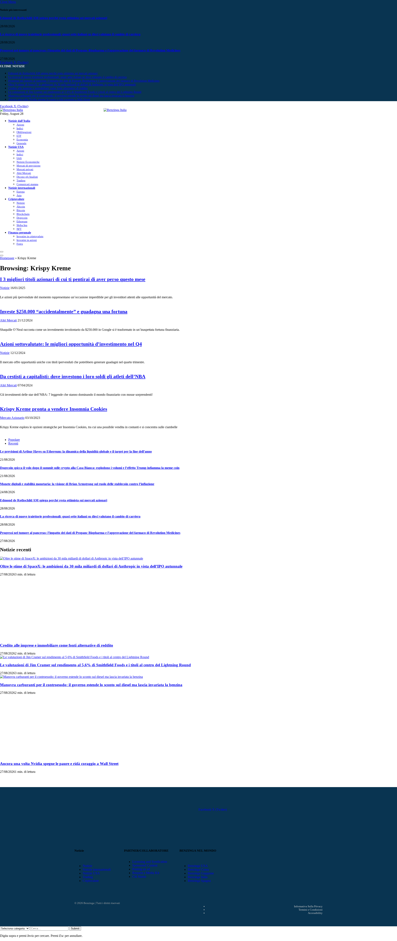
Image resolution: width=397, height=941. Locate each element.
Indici (20, 128)
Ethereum (22, 221)
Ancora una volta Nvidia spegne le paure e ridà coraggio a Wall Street (49, 99)
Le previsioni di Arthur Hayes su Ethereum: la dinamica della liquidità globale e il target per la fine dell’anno (76, 451)
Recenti (13, 443)
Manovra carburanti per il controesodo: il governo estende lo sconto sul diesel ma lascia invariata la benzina (71, 95)
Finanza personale (19, 232)
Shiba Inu (22, 225)
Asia (19, 195)
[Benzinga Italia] (103, 110)
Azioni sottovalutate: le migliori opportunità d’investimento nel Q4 (71, 344)
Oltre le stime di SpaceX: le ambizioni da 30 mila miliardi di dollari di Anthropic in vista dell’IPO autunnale (72, 84)
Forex (20, 243)
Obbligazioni (24, 132)
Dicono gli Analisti (27, 176)
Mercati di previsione (29, 165)
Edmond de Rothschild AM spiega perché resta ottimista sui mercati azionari (53, 18)
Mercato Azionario (12, 418)
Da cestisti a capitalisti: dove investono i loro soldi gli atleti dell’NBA (72, 376)
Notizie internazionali (21, 187)
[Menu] (1, 251)
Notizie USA (16, 147)
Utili (19, 158)
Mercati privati (25, 169)
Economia (22, 139)
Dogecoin (22, 217)
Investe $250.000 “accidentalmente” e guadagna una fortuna (63, 311)
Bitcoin (21, 210)
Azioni (20, 124)
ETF (19, 135)
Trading (21, 180)
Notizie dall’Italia (19, 120)
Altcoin (21, 206)
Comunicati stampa (27, 184)
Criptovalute (16, 199)
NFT (19, 228)
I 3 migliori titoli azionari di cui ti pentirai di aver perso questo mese (72, 279)
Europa (21, 191)
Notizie (21, 202)
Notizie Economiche (28, 161)
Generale (21, 143)
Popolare (14, 439)
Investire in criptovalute (30, 236)
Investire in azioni (27, 240)
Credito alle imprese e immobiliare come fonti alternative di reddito (48, 88)
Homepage (7, 258)
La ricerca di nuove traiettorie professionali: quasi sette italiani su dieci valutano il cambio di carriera (70, 34)
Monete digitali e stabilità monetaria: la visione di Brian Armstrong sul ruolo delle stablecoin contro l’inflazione (77, 484)
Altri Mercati (24, 173)
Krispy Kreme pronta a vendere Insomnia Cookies (53, 409)
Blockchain (23, 214)
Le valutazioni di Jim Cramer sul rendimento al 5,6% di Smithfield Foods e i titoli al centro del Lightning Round (74, 92)
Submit (75, 928)
